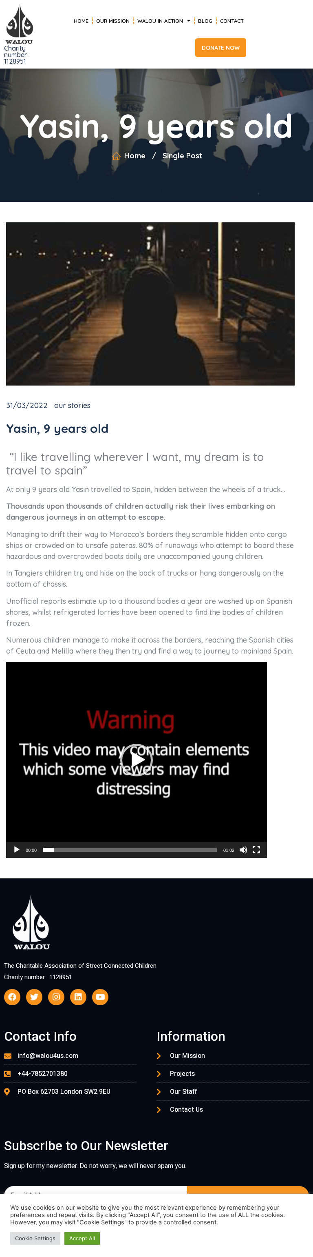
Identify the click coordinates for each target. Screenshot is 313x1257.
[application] (136, 760)
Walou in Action (160, 21)
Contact (232, 21)
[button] (220, 47)
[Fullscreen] (256, 850)
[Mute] (243, 850)
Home (81, 21)
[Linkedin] (78, 997)
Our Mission (113, 21)
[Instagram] (56, 997)
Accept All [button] (82, 1238)
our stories (72, 405)
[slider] (130, 850)
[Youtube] (100, 997)
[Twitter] (34, 997)
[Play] (17, 850)
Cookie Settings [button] (35, 1238)
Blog (205, 21)
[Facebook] (12, 997)
